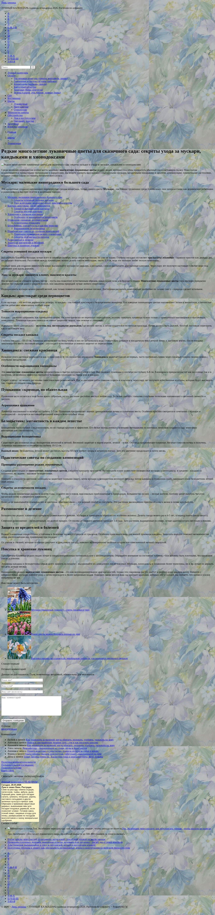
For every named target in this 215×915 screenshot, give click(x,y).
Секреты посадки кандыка (28, 211)
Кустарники (14, 98)
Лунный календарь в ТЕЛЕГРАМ (19, 782)
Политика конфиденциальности (18, 762)
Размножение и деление (20, 239)
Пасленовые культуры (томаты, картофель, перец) (41, 78)
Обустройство (15, 115)
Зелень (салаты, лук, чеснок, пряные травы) (37, 92)
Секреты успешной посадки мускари (34, 200)
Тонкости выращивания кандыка (31, 208)
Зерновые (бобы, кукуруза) (28, 89)
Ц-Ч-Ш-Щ (13, 58)
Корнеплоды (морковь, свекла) (30, 84)
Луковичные (20, 104)
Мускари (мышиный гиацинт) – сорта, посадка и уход (60, 609)
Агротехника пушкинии (27, 222)
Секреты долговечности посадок (31, 237)
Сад (10, 95)
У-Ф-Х (11, 56)
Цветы (11, 101)
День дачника (8, 2)
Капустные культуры (25, 87)
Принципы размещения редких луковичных (37, 234)
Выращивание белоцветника (29, 228)
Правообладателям (11, 767)
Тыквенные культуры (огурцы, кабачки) (35, 81)
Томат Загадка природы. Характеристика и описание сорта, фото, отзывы (63, 756)
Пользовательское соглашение (17, 765)
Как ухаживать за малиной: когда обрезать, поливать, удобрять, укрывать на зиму (70, 739)
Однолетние (20, 109)
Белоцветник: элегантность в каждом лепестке (33, 225)
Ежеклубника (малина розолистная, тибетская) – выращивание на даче (63, 754)
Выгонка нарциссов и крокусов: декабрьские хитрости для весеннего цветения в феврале (79, 658)
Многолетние (21, 106)
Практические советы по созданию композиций (33, 231)
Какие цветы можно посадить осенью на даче (55, 634)
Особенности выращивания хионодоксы (36, 217)
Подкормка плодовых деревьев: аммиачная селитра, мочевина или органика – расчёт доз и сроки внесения (65, 842)
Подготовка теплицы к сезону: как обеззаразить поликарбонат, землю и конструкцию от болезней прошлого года (69, 847)
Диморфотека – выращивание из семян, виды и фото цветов (54, 748)
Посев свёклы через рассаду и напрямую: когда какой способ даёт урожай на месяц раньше (56, 839)
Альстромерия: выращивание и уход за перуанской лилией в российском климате (52, 845)
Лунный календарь (18, 72)
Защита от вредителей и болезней (26, 242)
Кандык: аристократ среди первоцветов (29, 205)
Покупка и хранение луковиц (23, 245)
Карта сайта (7, 770)
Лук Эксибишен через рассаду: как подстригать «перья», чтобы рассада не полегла (166, 828)
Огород (12, 75)
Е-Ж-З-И (12, 27)
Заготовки (13, 123)
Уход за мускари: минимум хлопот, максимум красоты (43, 203)
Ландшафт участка (24, 121)
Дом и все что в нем (24, 118)
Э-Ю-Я (11, 61)
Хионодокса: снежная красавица (25, 214)
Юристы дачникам (18, 126)
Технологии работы (18, 112)
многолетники (9, 729)
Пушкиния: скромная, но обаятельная (28, 220)
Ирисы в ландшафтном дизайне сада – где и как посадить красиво (62, 742)
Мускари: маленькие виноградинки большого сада (35, 197)
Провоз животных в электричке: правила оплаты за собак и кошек (63, 751)
